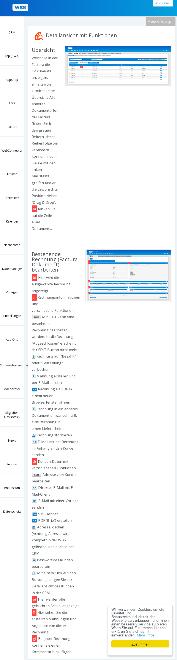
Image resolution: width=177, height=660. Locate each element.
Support (11, 464)
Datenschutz (12, 511)
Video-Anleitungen (160, 21)
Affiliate (12, 174)
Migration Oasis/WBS (12, 414)
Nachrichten (11, 245)
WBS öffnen (163, 3)
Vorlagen (12, 292)
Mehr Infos (146, 635)
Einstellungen (12, 316)
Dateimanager (12, 269)
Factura (12, 127)
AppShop (12, 80)
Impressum (12, 488)
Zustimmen (140, 644)
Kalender (12, 221)
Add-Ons (12, 339)
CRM (12, 32)
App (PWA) (12, 56)
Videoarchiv (12, 389)
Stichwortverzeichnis (12, 365)
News (12, 440)
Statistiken (12, 198)
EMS (12, 103)
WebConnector (12, 150)
